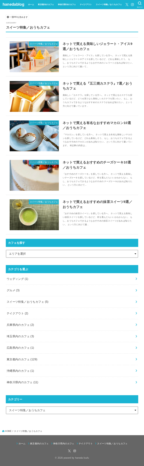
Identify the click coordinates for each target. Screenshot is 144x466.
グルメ (13, 290)
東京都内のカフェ (46, 4)
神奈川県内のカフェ (67, 4)
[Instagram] (132, 4)
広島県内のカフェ (20, 347)
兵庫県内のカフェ (20, 324)
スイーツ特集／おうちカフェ (109, 4)
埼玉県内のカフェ (20, 336)
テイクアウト (86, 4)
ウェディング (17, 278)
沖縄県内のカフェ (20, 370)
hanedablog (13, 4)
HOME (8, 431)
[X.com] (127, 4)
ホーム (31, 4)
